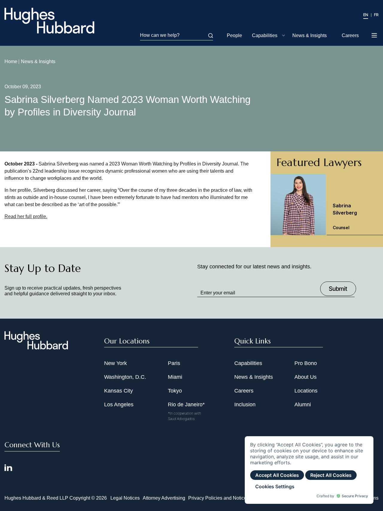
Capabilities (264, 35)
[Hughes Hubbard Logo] (49, 21)
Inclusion (245, 404)
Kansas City (118, 391)
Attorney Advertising (164, 498)
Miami (175, 377)
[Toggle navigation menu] (375, 36)
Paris (174, 363)
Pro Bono (305, 363)
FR (376, 14)
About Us (305, 377)
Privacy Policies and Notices (218, 498)
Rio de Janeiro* (186, 404)
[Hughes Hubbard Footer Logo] (36, 347)
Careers (350, 35)
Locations (305, 391)
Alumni (302, 404)
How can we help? (160, 35)
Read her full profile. (25, 216)
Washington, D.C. (125, 377)
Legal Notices (125, 498)
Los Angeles (118, 404)
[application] (309, 470)
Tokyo (175, 391)
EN (365, 14)
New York (115, 363)
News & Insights (309, 35)
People (234, 35)
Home (10, 61)
